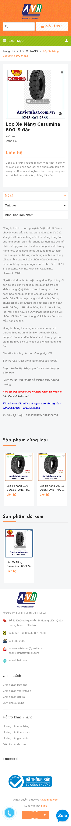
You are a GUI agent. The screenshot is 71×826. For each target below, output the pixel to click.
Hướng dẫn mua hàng (16, 726)
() (53, 26)
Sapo (44, 805)
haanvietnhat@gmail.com (24, 652)
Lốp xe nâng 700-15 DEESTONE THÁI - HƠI (52, 488)
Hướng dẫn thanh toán (16, 732)
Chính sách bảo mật (15, 684)
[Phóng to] (60, 114)
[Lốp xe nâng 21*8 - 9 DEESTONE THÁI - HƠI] (19, 467)
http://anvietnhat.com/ (15, 396)
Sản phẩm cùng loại (25, 440)
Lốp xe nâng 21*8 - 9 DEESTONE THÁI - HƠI (18, 488)
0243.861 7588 (36, 632)
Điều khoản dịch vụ (14, 744)
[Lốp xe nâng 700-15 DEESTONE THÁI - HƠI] (52, 467)
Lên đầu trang (34, 815)
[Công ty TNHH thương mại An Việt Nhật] (30, 599)
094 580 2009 (17, 640)
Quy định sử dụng (13, 702)
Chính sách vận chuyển (17, 690)
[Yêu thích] (62, 73)
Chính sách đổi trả (14, 696)
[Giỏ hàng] (42, 26)
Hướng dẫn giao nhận (16, 738)
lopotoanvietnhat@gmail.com (26, 648)
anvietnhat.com (18, 660)
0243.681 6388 (18, 632)
